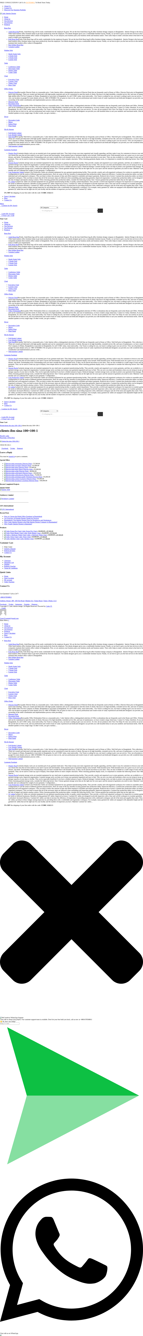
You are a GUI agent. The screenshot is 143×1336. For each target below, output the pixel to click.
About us (7, 19)
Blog (5, 198)
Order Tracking (9, 582)
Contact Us (8, 200)
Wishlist (6, 564)
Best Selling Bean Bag (15, 45)
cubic (4, 436)
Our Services (8, 21)
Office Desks (8, 89)
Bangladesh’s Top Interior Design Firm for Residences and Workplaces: (28, 520)
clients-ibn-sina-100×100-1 (13, 425)
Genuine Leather (13, 47)
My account (8, 580)
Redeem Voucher (10, 566)
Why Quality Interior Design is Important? (18, 524)
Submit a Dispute (10, 549)
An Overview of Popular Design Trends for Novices (21, 518)
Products (7, 24)
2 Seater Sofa (12, 56)
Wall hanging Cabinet (15, 146)
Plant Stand (12, 126)
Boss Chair (12, 85)
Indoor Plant (12, 124)
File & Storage (9, 129)
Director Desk (13, 92)
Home (6, 17)
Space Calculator (9, 196)
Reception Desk (13, 104)
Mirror (10, 122)
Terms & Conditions (11, 568)
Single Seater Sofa (14, 54)
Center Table (12, 72)
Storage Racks (13, 163)
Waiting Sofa (8, 50)
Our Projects (8, 23)
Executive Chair (13, 79)
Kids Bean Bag (13, 39)
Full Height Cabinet (14, 133)
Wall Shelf (11, 137)
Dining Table (12, 70)
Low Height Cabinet (15, 135)
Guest (9, 618)
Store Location (9, 578)
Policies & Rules (9, 551)
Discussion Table (14, 69)
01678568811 (30, 2)
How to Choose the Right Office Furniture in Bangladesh (23, 516)
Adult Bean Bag (13, 32)
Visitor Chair (12, 83)
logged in (12, 456)
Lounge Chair (13, 81)
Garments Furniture (10, 150)
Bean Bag (7, 28)
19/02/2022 (7, 438)
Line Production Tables (16, 172)
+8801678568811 (6, 597)
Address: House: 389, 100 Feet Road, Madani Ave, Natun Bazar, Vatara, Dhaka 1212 (28, 601)
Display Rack (12, 153)
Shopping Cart (9, 562)
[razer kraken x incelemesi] (71, 1335)
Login (3, 608)
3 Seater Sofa (12, 58)
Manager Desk (13, 102)
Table (6, 63)
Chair (6, 76)
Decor (6, 117)
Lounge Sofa (12, 60)
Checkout (7, 561)
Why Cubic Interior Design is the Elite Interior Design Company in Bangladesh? (30, 522)
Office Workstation (14, 105)
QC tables (11, 182)
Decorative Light (14, 120)
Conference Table (14, 67)
